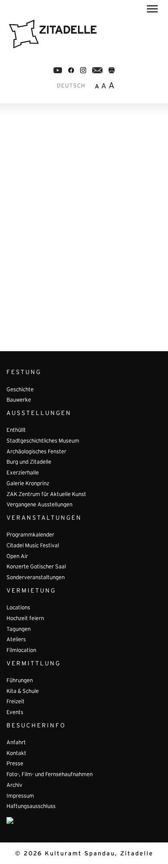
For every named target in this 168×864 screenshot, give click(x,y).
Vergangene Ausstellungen (39, 505)
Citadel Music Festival (32, 546)
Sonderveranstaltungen (35, 577)
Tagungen (18, 629)
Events (14, 712)
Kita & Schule (22, 691)
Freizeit (15, 702)
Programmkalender (30, 535)
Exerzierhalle (22, 473)
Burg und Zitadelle (28, 462)
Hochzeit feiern (25, 618)
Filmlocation (21, 650)
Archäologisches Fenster (36, 452)
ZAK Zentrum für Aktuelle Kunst (46, 494)
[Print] (111, 70)
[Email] (97, 70)
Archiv (14, 785)
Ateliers (16, 640)
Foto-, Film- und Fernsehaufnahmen (49, 774)
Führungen (19, 680)
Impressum (20, 796)
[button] (152, 10)
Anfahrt (16, 742)
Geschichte (20, 390)
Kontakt (16, 753)
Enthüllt (16, 430)
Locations (18, 608)
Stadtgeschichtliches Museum (42, 441)
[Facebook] (57, 70)
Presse (14, 764)
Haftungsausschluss (31, 806)
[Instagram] (83, 70)
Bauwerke (18, 400)
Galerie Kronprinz (27, 484)
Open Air (17, 556)
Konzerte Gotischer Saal (36, 567)
